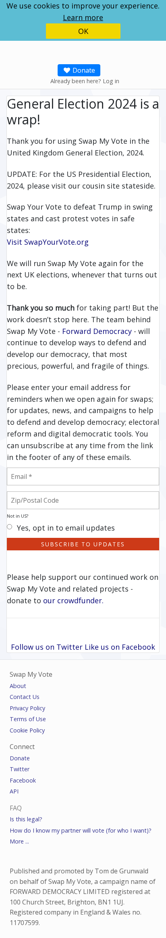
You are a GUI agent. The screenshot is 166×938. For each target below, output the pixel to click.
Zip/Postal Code (44, 495)
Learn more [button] (83, 17)
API (14, 791)
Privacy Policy (27, 708)
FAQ (16, 808)
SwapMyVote (70, 50)
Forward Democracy (97, 331)
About (18, 686)
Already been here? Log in (84, 81)
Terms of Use (28, 719)
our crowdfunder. (73, 600)
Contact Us (24, 697)
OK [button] (83, 31)
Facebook (23, 780)
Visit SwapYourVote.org (48, 242)
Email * (26, 472)
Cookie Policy (27, 730)
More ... (19, 841)
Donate (83, 70)
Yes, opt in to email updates (66, 528)
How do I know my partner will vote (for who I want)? (80, 830)
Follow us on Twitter (47, 647)
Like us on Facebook (120, 647)
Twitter (19, 769)
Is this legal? (26, 819)
